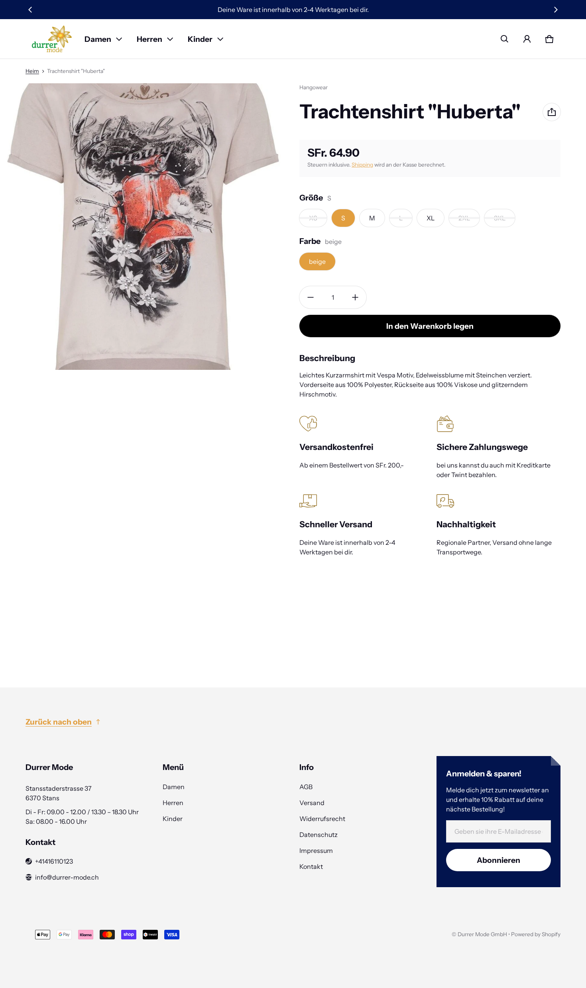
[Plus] (355, 297)
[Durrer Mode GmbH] (52, 39)
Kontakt (311, 866)
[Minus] (310, 297)
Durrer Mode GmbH (482, 934)
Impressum (316, 850)
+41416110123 (54, 861)
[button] (505, 39)
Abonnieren (498, 860)
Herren (149, 39)
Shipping (362, 164)
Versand (311, 803)
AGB (306, 787)
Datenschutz (318, 835)
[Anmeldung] (527, 39)
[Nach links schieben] (30, 9)
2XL (464, 218)
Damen (98, 39)
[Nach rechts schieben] (555, 9)
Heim (32, 71)
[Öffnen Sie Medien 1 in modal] (143, 226)
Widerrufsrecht (322, 819)
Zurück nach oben (59, 722)
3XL (499, 218)
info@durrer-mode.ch (67, 877)
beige (317, 261)
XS (313, 218)
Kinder (200, 39)
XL (431, 218)
